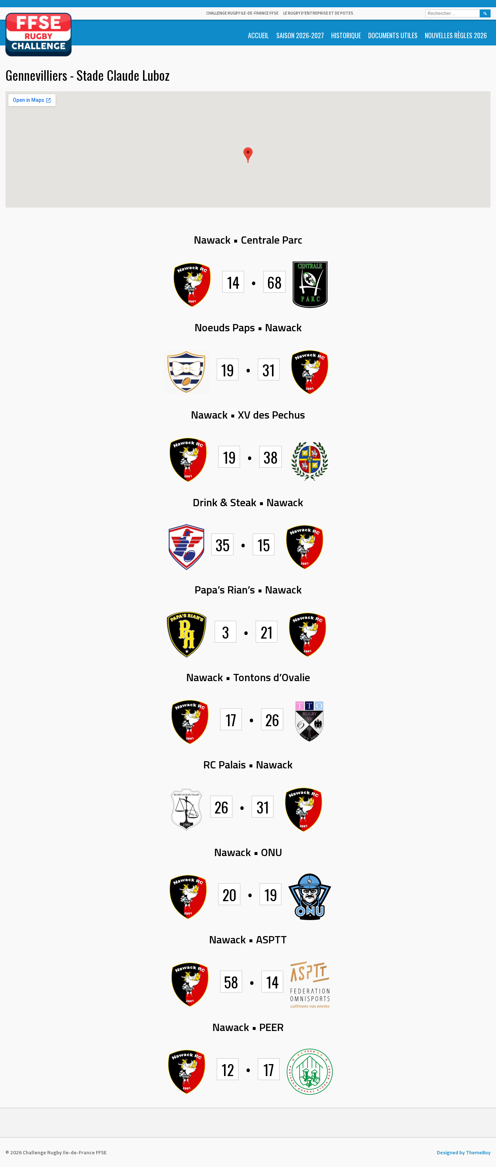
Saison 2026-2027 (300, 35)
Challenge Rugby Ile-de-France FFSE (242, 13)
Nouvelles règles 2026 (456, 35)
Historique (346, 35)
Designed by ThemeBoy (464, 1152)
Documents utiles (393, 35)
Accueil (258, 35)
